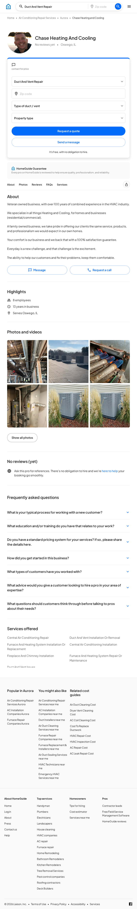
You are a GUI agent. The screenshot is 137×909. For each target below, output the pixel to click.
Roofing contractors (48, 882)
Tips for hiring (77, 805)
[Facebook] (130, 904)
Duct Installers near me (52, 719)
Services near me (80, 817)
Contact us (10, 829)
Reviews (37, 184)
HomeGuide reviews (114, 821)
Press (7, 823)
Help (7, 835)
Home (10, 17)
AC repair (42, 841)
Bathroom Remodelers (50, 858)
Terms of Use (38, 904)
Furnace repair (45, 847)
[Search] (118, 6)
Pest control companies (51, 876)
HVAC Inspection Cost (83, 741)
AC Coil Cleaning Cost (82, 720)
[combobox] (53, 6)
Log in (7, 811)
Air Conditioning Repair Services (37, 17)
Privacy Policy (58, 904)
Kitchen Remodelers (49, 864)
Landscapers (44, 823)
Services (62, 184)
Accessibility (78, 904)
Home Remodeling (48, 853)
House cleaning (46, 829)
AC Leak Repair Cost (82, 753)
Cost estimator (78, 811)
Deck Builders (45, 888)
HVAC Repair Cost (80, 735)
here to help (110, 471)
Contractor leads (112, 805)
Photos (23, 184)
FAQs (49, 184)
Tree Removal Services (50, 870)
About (11, 184)
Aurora (64, 17)
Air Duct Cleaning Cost (83, 704)
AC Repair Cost (79, 747)
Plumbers (42, 811)
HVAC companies (47, 835)
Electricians (43, 817)
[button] (68, 512)
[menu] (8, 6)
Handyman (43, 805)
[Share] (126, 184)
